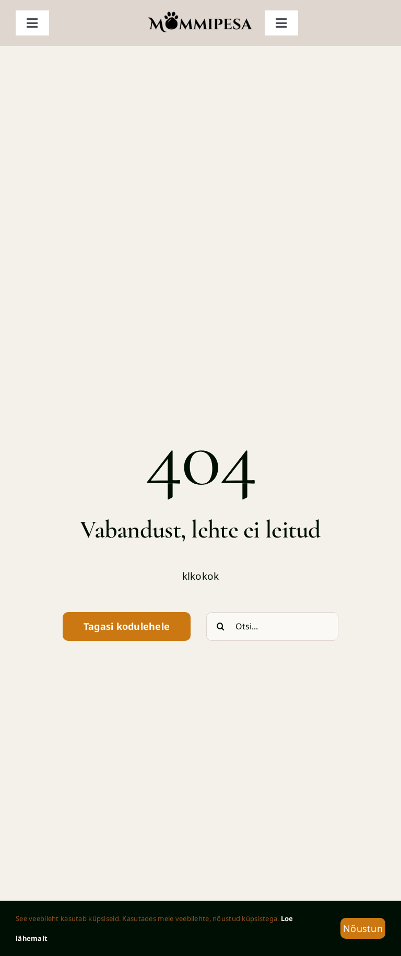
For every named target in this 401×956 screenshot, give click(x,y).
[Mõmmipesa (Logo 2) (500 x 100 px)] (200, 15)
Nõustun (363, 928)
